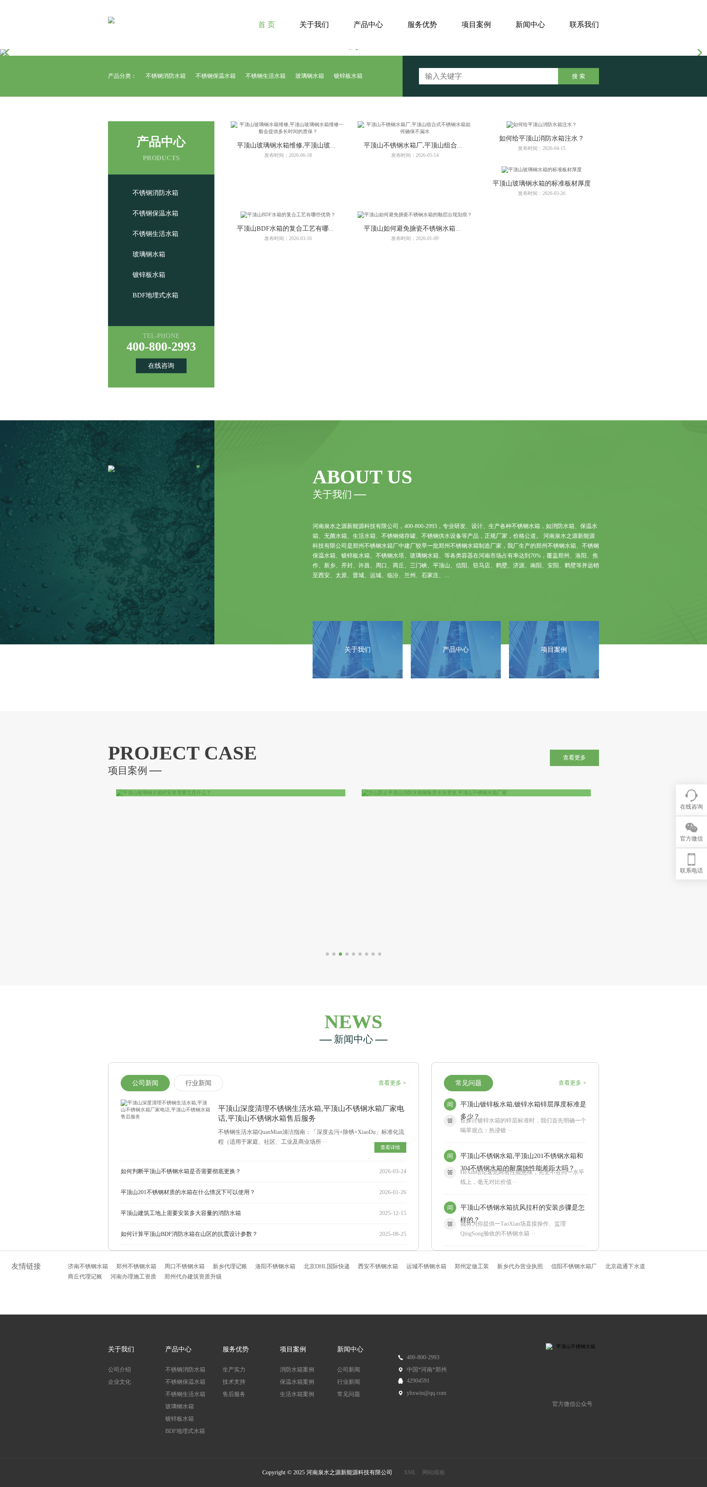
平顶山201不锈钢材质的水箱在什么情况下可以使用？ (188, 1192)
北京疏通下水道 (625, 1266)
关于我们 (314, 24)
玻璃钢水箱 (309, 76)
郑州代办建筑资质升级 (193, 1277)
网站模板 (433, 1472)
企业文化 (119, 1382)
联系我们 (584, 24)
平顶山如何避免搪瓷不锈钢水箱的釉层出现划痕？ (436, 228)
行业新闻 (348, 1382)
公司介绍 (119, 1370)
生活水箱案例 (297, 1394)
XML (410, 1472)
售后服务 (234, 1394)
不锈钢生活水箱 (265, 76)
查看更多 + (392, 1083)
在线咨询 (161, 365)
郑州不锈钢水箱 (136, 1266)
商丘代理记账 (85, 1277)
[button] (9, 52)
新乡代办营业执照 (520, 1266)
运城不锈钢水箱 (426, 1266)
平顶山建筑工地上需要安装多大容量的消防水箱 (181, 1213)
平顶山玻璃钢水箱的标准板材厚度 (542, 183)
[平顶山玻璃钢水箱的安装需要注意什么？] (230, 792)
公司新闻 (348, 1370)
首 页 (266, 24)
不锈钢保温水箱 (216, 76)
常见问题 (348, 1394)
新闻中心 (530, 24)
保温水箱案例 (297, 1382)
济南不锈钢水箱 (88, 1266)
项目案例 (476, 24)
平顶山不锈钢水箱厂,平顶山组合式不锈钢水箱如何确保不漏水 (453, 145)
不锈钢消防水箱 (166, 76)
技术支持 (234, 1382)
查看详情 (390, 1147)
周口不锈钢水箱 (184, 1266)
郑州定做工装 (472, 1266)
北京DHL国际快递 (327, 1266)
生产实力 (234, 1370)
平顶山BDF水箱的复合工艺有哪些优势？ (296, 228)
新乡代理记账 (230, 1266)
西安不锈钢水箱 (378, 1266)
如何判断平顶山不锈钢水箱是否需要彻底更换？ (181, 1171)
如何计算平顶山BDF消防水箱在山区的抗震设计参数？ (189, 1234)
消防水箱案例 (297, 1370)
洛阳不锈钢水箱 (275, 1266)
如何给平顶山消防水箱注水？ (541, 138)
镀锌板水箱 (348, 76)
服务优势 (422, 24)
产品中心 (368, 24)
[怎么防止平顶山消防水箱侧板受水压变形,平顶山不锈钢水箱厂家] (476, 792)
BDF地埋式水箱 (155, 295)
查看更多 (574, 758)
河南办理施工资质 (133, 1277)
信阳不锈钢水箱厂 (574, 1266)
